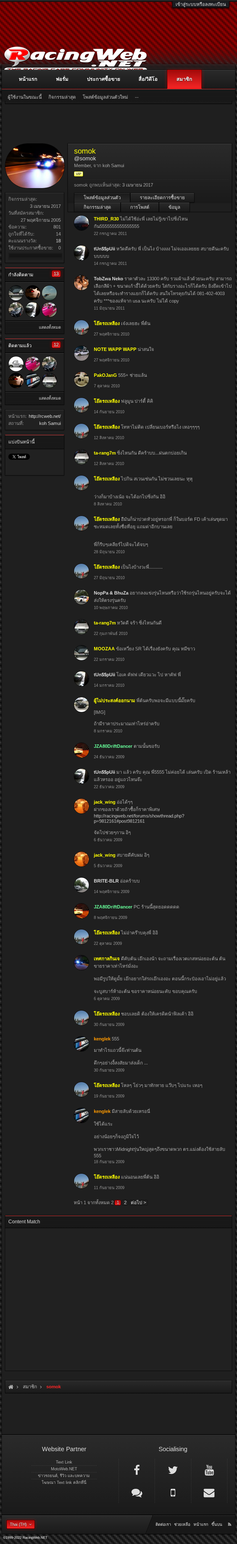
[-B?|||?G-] (49, 293)
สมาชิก (184, 79)
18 (58, 240)
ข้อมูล (174, 207)
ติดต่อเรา (163, 1524)
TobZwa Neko (108, 278)
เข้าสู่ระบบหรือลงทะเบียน (201, 4)
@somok (85, 158)
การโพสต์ (139, 207)
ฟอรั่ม (62, 79)
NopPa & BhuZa (111, 592)
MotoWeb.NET (64, 1469)
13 (56, 273)
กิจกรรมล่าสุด (97, 207)
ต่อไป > (138, 1202)
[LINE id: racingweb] (137, 1492)
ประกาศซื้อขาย (103, 79)
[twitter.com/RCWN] (173, 1469)
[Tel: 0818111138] (173, 1492)
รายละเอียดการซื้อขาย (162, 197)
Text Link (64, 1462)
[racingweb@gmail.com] (209, 1492)
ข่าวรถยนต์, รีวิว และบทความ (64, 1475)
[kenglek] (32, 380)
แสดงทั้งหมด (50, 327)
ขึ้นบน (216, 1524)
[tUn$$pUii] (32, 309)
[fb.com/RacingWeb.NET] (137, 1469)
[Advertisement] (118, 1297)
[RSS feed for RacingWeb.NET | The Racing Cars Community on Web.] (230, 1517)
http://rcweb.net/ (45, 416)
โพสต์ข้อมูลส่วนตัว (102, 197)
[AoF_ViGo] (16, 364)
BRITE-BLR (106, 880)
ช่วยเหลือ (182, 1524)
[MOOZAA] (16, 293)
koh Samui (50, 423)
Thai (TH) (18, 1524)
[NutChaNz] (16, 309)
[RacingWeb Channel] (209, 1469)
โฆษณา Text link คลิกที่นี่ (64, 1482)
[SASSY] (49, 309)
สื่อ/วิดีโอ (148, 79)
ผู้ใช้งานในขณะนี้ (25, 97)
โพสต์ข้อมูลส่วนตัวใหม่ (105, 97)
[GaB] (32, 293)
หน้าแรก (28, 79)
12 (56, 344)
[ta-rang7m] (49, 380)
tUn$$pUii (104, 248)
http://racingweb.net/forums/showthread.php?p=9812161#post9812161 (139, 818)
